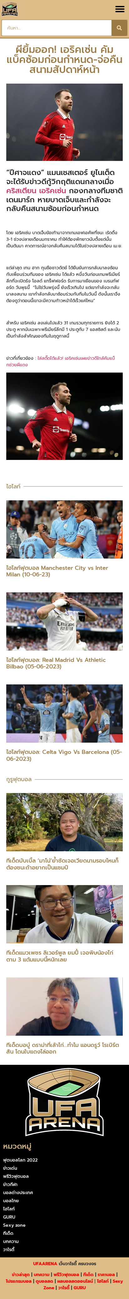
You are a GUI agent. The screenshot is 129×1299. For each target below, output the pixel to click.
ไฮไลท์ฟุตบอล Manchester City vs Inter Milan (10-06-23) (57, 571)
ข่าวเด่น (10, 1168)
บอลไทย (11, 1201)
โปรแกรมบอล (19, 1281)
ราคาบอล (106, 1274)
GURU (9, 1217)
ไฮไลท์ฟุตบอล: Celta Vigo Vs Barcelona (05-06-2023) (64, 755)
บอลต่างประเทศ (18, 1192)
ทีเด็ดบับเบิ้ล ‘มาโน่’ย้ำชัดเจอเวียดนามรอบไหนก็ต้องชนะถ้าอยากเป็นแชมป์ (62, 864)
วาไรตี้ (8, 1249)
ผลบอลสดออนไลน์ (75, 1281)
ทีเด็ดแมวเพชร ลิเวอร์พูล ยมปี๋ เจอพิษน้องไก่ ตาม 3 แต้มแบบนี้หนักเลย (59, 956)
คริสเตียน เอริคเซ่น (36, 190)
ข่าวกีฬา (10, 1184)
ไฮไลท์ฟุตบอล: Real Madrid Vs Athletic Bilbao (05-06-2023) (56, 663)
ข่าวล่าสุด (21, 1274)
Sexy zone (14, 1225)
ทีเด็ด (8, 1233)
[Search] (119, 28)
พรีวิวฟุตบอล (16, 1176)
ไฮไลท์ (9, 1209)
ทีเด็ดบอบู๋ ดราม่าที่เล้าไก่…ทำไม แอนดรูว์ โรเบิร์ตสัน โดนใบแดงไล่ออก (62, 1048)
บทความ (11, 1241)
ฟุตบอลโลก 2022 (20, 1160)
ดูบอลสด (44, 1281)
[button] (119, 9)
